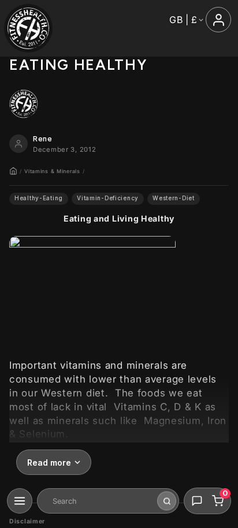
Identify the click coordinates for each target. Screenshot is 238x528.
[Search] (166, 501)
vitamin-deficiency (108, 198)
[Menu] (19, 501)
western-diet (174, 198)
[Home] (13, 171)
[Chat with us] (197, 500)
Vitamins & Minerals (52, 171)
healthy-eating (38, 198)
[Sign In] (218, 19)
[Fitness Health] (28, 28)
